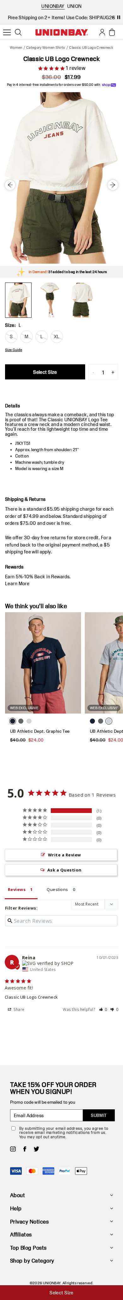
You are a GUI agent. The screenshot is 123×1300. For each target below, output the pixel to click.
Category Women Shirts (45, 47)
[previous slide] (10, 17)
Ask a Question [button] (64, 870)
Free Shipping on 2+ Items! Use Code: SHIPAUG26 (61, 17)
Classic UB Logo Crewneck (31, 997)
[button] (103, 1009)
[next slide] (113, 17)
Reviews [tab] (17, 889)
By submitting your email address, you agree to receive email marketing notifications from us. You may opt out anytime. (63, 1132)
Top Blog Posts (28, 1248)
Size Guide (13, 350)
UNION (74, 6)
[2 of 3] (50, 300)
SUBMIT (99, 1115)
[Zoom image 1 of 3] (61, 178)
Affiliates (21, 1234)
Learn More (17, 583)
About (17, 1195)
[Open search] (18, 32)
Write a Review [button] (64, 855)
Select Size (45, 372)
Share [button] (19, 1009)
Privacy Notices (29, 1221)
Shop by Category (32, 1261)
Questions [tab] (57, 889)
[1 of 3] (18, 300)
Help (16, 1208)
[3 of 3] (81, 300)
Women (16, 47)
